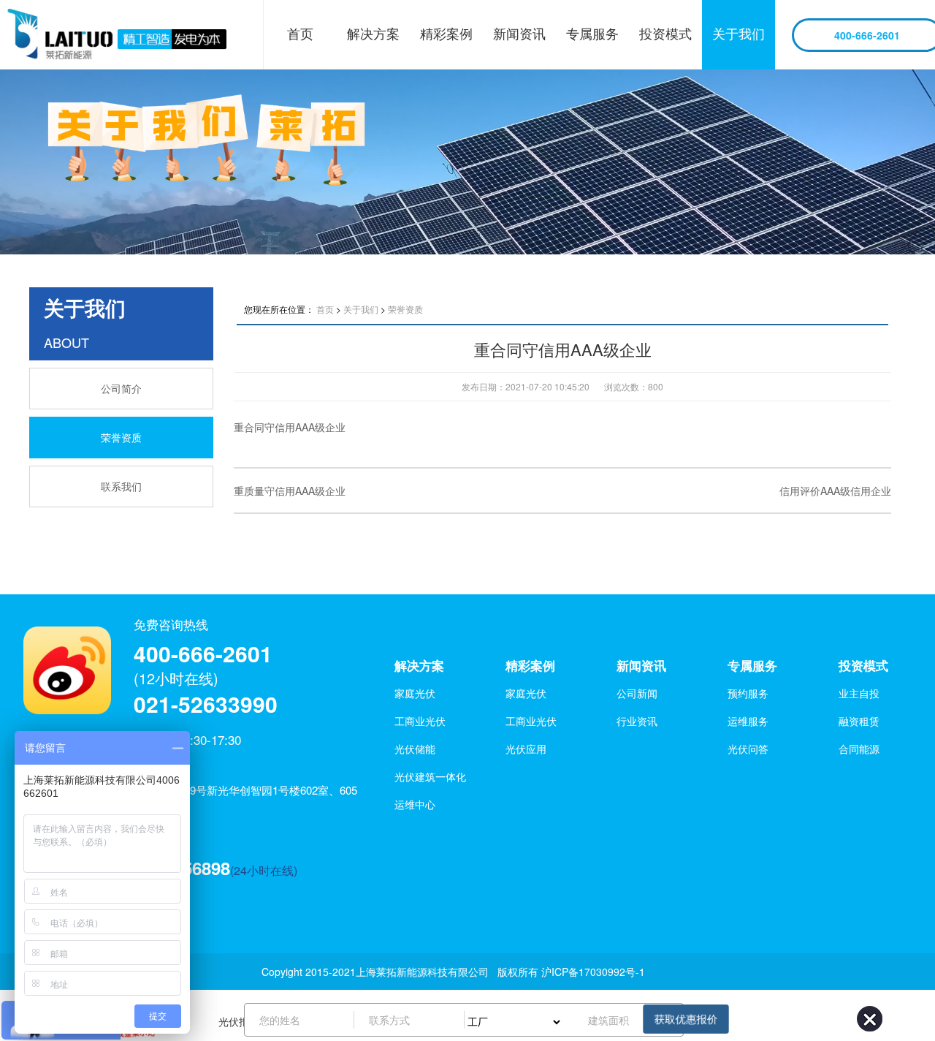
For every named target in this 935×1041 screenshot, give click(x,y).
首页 (300, 32)
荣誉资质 (121, 437)
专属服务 (592, 32)
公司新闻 (637, 693)
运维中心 (414, 804)
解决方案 (373, 32)
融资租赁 (859, 720)
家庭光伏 (414, 693)
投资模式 (665, 32)
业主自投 (859, 693)
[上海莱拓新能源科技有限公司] (131, 34)
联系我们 (121, 486)
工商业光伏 (420, 720)
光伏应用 (525, 748)
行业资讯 (637, 720)
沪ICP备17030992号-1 (593, 971)
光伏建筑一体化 (430, 776)
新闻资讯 (519, 32)
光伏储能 (414, 748)
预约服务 (748, 693)
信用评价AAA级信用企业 (835, 490)
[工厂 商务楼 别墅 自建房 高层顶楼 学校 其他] (519, 1020)
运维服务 (748, 720)
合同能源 (859, 748)
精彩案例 (446, 32)
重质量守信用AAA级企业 (290, 490)
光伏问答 (748, 748)
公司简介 (121, 388)
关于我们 (738, 32)
